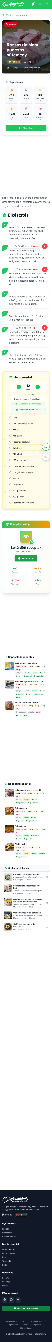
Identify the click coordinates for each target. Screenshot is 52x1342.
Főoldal (5, 1229)
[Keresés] (40, 4)
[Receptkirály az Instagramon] (11, 1300)
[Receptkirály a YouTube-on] (18, 1300)
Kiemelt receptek (10, 1236)
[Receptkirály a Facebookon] (4, 1300)
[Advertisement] (26, 165)
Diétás (5, 1265)
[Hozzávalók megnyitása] (46, 447)
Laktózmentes (8, 1253)
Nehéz (5, 1285)
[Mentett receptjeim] (33, 4)
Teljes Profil (28, 558)
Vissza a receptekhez (17, 15)
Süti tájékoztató (37, 1321)
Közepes (6, 1281)
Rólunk (25, 1325)
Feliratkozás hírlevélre (27, 1308)
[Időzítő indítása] (45, 246)
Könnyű (5, 1278)
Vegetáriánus (8, 1261)
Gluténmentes (8, 1249)
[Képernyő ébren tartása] (46, 457)
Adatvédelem (11, 1321)
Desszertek (7, 1232)
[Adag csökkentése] (19, 387)
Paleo (4, 1257)
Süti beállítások (26, 1328)
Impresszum (13, 1325)
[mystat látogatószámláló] (8, 1215)
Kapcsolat (37, 1325)
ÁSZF (23, 1321)
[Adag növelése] (37, 387)
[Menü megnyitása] (47, 4)
